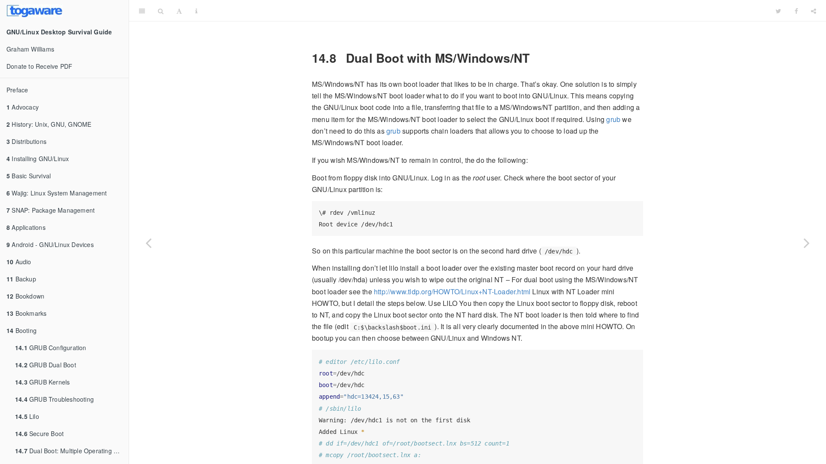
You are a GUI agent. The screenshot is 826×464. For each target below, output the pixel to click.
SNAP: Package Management (50, 210)
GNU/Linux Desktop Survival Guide (486, 10)
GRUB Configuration (50, 347)
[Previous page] (148, 242)
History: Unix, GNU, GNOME (48, 124)
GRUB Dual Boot (45, 364)
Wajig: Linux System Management (56, 193)
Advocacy (22, 107)
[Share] (813, 10)
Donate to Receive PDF (39, 66)
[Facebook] (796, 10)
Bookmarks (26, 313)
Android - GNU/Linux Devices (50, 244)
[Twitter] (778, 10)
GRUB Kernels (42, 382)
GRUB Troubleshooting (54, 399)
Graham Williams (30, 49)
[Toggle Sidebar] (142, 10)
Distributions (26, 141)
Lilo (27, 416)
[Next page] (806, 242)
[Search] (160, 10)
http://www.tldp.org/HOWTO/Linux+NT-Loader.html (452, 291)
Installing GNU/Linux (37, 158)
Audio (18, 261)
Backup (21, 279)
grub (613, 119)
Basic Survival (28, 175)
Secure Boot (39, 433)
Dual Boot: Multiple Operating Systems (72, 450)
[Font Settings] (179, 10)
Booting (21, 330)
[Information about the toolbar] (196, 10)
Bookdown (25, 296)
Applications (26, 227)
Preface (17, 89)
